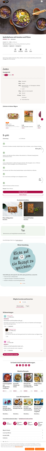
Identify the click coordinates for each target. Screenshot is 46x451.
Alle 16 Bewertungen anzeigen (11, 354)
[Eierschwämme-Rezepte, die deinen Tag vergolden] (38, 406)
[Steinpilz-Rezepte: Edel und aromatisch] (28, 406)
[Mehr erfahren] (12, 218)
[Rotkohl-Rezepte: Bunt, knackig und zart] (7, 406)
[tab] (23, 430)
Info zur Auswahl (13, 75)
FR (5, 441)
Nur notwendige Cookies (40, 449)
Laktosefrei (5, 45)
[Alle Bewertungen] (5, 39)
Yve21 (8, 341)
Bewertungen (20, 306)
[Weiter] (42, 119)
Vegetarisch (12, 45)
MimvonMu (10, 315)
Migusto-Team (12, 329)
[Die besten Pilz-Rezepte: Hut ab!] (17, 406)
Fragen (27, 306)
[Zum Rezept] (7, 382)
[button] (5, 316)
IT (7, 441)
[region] (23, 446)
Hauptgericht (18, 45)
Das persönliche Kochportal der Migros (10, 418)
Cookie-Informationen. (19, 446)
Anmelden (23, 283)
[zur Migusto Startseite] (6, 1)
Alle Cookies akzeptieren (30, 449)
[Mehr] (41, 326)
